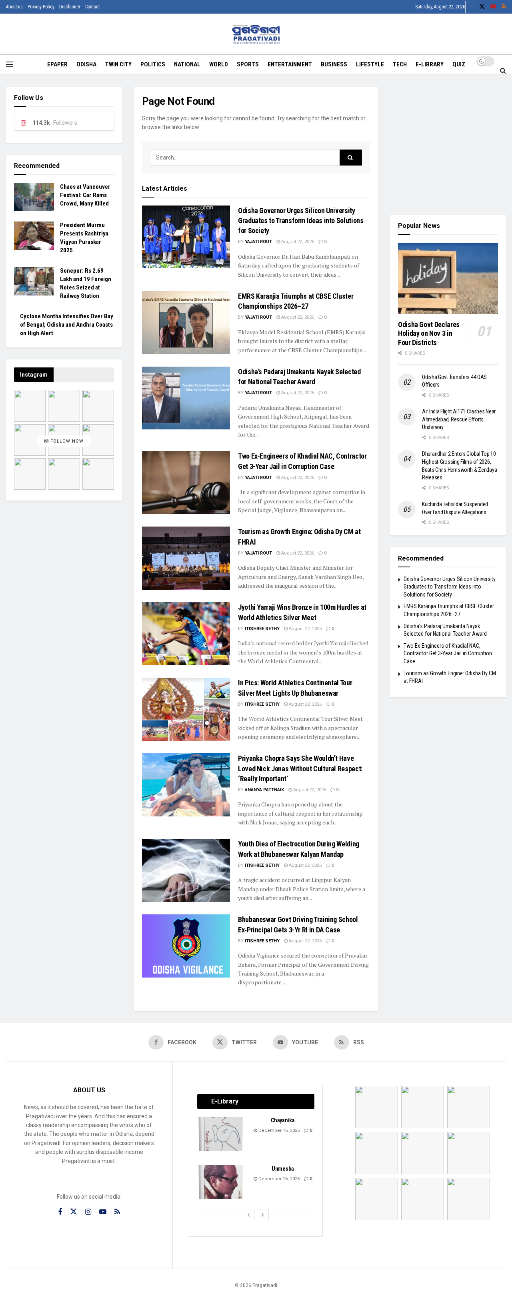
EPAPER (57, 64)
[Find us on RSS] (504, 7)
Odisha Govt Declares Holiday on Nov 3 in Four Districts (429, 333)
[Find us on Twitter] (482, 7)
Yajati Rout (258, 241)
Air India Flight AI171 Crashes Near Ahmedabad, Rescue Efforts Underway (459, 419)
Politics (152, 64)
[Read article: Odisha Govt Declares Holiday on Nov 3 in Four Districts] (448, 278)
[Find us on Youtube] (493, 7)
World (218, 64)
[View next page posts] (263, 1214)
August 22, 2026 (297, 241)
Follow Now (66, 441)
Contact (92, 7)
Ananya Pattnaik (264, 789)
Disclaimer (69, 7)
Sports (248, 64)
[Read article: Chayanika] (221, 1134)
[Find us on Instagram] (88, 1212)
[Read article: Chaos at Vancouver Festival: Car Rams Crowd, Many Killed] (34, 197)
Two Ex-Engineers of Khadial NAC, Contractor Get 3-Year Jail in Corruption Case (448, 653)
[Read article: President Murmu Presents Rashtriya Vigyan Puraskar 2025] (34, 235)
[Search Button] (503, 70)
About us (14, 7)
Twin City (118, 64)
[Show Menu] (9, 64)
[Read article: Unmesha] (221, 1182)
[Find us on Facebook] (472, 7)
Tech (400, 64)
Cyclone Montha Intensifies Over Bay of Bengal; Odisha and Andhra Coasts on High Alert (66, 325)
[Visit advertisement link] (448, 145)
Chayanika (282, 1120)
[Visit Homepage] (256, 34)
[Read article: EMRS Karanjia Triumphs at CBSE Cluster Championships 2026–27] (186, 322)
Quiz (458, 64)
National (187, 64)
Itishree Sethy (262, 628)
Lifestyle (370, 64)
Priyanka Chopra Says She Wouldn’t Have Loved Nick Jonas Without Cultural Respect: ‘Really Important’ (300, 768)
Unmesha (283, 1168)
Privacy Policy (41, 7)
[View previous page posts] (249, 1214)
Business (334, 64)
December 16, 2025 (278, 1130)
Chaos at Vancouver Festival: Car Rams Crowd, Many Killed (85, 195)
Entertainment (290, 64)
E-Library (430, 64)
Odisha (86, 64)
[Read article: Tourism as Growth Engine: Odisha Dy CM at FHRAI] (186, 558)
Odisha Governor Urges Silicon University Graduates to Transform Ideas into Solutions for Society (301, 220)
